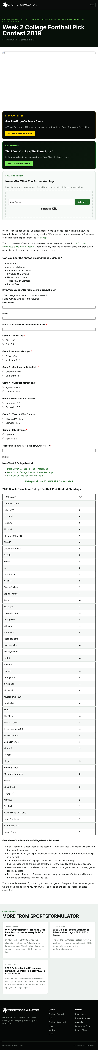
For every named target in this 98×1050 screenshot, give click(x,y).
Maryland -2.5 (13, 391)
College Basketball (57, 1022)
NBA (51, 1026)
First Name (8, 302)
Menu (92, 5)
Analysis (79, 1022)
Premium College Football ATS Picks (25, 475)
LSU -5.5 (10, 434)
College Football (49, 19)
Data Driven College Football (21, 472)
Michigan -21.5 (13, 360)
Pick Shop (42, 237)
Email (6, 313)
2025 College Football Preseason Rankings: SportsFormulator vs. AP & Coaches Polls (25, 971)
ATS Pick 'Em (34, 19)
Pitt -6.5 (10, 344)
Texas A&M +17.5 (14, 419)
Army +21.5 (11, 356)
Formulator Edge (82, 1026)
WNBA (52, 1030)
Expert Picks (81, 1030)
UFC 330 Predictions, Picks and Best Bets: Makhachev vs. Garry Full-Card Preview (25, 932)
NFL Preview (79, 19)
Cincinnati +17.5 (14, 371)
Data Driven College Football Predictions (27, 469)
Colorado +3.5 (13, 407)
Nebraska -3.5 (13, 403)
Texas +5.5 (11, 438)
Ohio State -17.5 (14, 375)
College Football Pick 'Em (14, 19)
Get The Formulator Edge (20, 133)
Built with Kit (49, 209)
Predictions (80, 1014)
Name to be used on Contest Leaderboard (24, 324)
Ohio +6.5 (11, 340)
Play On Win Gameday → (19, 163)
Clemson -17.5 (13, 423)
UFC (51, 1034)
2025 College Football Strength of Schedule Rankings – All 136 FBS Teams (71, 932)
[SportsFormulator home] (19, 5)
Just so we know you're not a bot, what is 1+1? (27, 445)
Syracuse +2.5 (13, 387)
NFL (51, 1018)
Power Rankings (45, 472)
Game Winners (65, 19)
